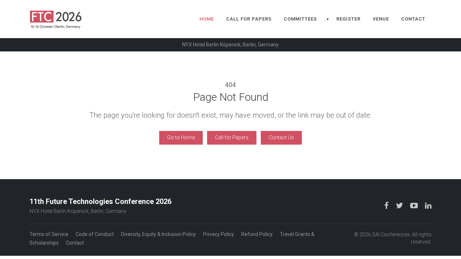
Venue (381, 19)
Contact (413, 19)
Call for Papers (249, 19)
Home (207, 19)
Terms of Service (49, 234)
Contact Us (281, 137)
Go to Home (181, 137)
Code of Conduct (95, 234)
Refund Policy (257, 234)
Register (348, 19)
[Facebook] (387, 205)
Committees (300, 19)
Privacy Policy (218, 234)
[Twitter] (400, 205)
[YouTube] (414, 205)
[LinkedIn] (428, 205)
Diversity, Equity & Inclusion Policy (158, 234)
